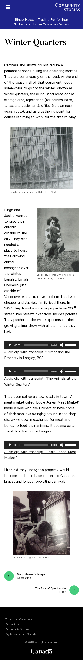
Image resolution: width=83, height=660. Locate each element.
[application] (41, 345)
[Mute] (61, 345)
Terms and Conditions (19, 619)
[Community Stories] (69, 7)
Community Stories (17, 629)
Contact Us (12, 624)
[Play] (10, 345)
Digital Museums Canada (20, 634)
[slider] (71, 344)
